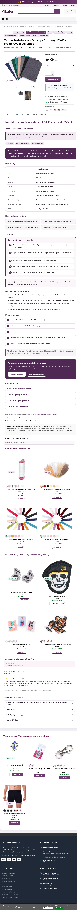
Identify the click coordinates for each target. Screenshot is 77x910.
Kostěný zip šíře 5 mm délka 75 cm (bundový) (21, 539)
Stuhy (50, 32)
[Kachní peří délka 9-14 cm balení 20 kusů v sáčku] (57, 469)
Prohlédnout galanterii (17, 374)
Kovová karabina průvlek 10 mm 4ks (64, 768)
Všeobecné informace (8, 873)
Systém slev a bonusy (8, 892)
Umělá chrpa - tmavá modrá (15, 765)
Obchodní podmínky (7, 875)
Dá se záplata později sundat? (19, 407)
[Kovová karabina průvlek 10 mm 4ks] (64, 752)
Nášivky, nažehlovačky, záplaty (36, 32)
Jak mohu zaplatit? (12, 709)
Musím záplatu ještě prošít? (18, 395)
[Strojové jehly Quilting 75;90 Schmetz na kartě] (39, 752)
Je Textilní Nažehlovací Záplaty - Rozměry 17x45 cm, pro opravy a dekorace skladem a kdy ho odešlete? (36, 703)
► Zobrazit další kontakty (48, 888)
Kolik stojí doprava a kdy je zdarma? (17, 715)
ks (56, 73)
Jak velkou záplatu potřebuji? (19, 401)
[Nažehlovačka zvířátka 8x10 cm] (22, 624)
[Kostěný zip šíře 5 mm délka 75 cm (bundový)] (22, 519)
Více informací (38, 908)
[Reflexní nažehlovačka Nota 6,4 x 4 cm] (22, 575)
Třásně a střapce (59, 32)
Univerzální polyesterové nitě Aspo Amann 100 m (21, 489)
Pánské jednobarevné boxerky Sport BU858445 (14, 814)
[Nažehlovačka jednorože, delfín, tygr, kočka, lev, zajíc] (57, 624)
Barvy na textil (44, 35)
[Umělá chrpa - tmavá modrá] (14, 752)
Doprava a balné (6, 884)
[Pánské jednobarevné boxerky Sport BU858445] (14, 797)
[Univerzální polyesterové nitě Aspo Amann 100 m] (22, 469)
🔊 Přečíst (19, 114)
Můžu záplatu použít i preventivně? (21, 388)
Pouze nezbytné (48, 908)
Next (33, 86)
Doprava (56, 5)
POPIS (9, 114)
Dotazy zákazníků (6, 886)
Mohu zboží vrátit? (12, 720)
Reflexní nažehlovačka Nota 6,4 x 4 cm (21, 592)
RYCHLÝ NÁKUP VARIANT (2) (36, 114)
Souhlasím (59, 908)
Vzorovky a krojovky (11, 35)
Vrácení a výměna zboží (8, 881)
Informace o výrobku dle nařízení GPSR (18, 442)
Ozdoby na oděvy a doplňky (28, 35)
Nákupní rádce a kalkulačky (10, 897)
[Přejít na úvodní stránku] (5, 26)
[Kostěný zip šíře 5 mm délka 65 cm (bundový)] (57, 519)
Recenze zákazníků (7, 889)
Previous (15, 86)
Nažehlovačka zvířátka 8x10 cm (21, 644)
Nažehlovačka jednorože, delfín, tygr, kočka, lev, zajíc (57, 644)
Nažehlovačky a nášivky (36, 374)
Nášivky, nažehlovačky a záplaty (47, 414)
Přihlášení (73, 5)
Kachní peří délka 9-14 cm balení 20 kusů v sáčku (57, 489)
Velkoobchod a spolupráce (9, 894)
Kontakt (64, 5)
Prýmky (70, 32)
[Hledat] (57, 11)
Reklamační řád (6, 878)
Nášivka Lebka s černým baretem (57, 596)
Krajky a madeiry (19, 32)
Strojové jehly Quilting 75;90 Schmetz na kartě (39, 769)
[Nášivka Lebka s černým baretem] (57, 577)
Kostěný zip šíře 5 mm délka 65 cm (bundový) (57, 539)
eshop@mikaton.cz (49, 883)
